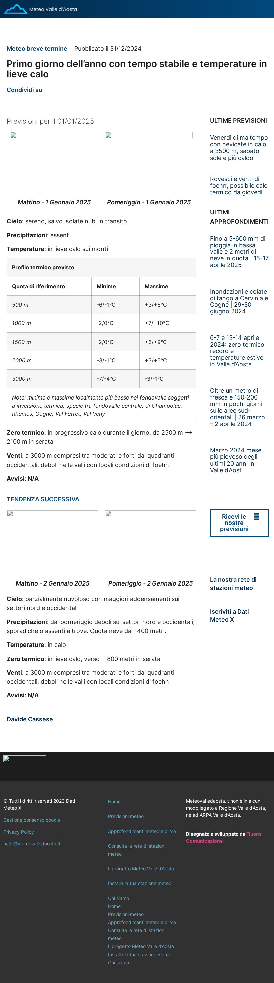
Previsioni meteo (126, 816)
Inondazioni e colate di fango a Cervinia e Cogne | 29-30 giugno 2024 (239, 301)
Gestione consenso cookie (31, 820)
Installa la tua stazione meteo (139, 883)
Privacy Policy (18, 832)
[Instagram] (244, 766)
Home (114, 801)
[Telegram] (262, 766)
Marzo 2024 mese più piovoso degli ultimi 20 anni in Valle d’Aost (235, 460)
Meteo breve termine (37, 48)
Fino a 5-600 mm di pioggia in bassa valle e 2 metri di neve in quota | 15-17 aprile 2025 (239, 251)
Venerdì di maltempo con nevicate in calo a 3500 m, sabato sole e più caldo (239, 147)
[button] (51, 90)
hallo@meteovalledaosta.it (31, 843)
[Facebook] (225, 766)
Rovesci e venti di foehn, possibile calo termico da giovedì (239, 185)
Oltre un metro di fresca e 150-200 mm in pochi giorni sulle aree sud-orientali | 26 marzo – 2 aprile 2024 (237, 407)
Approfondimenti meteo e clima (142, 831)
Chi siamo (118, 898)
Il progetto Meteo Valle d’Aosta (141, 868)
